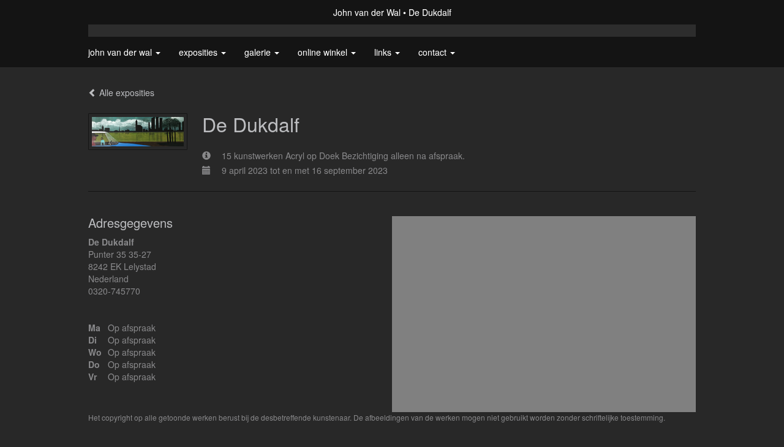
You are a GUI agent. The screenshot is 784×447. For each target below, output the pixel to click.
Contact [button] (433, 52)
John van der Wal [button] (121, 52)
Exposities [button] (199, 52)
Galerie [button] (258, 52)
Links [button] (384, 52)
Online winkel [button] (324, 52)
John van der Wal (367, 12)
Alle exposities (125, 92)
